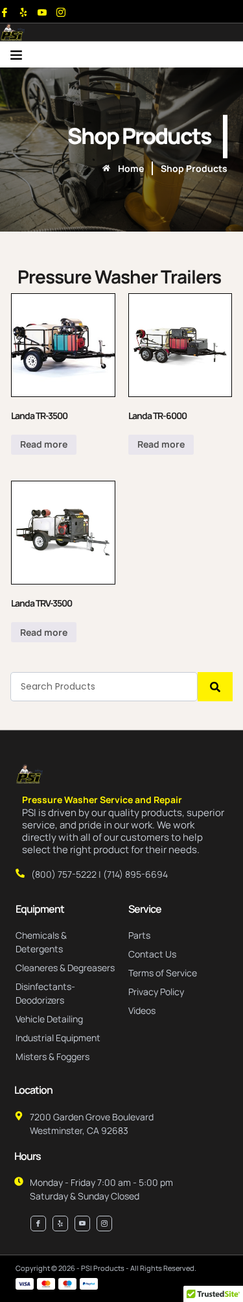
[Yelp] (23, 12)
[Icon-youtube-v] (42, 12)
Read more (43, 444)
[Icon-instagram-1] (60, 12)
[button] (16, 54)
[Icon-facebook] (4, 12)
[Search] (215, 686)
